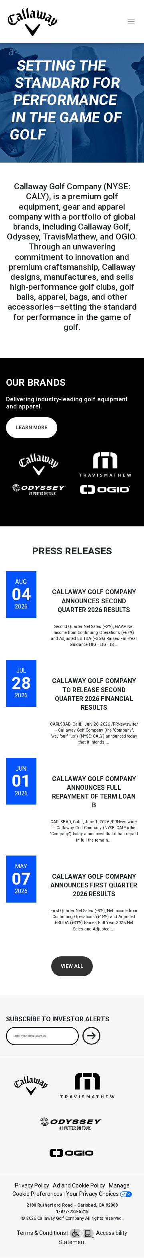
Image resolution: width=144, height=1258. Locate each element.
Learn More (31, 427)
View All (72, 966)
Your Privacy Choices (93, 1194)
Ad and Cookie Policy (79, 1185)
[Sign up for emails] (91, 1037)
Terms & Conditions (41, 1233)
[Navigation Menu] (131, 21)
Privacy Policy (32, 1185)
